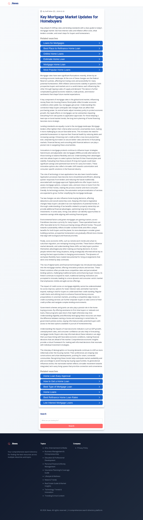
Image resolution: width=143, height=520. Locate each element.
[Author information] (54, 11)
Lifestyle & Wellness (52, 476)
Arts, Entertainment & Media (56, 448)
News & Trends (51, 480)
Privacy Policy (82, 448)
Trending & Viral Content (54, 496)
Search (71, 426)
